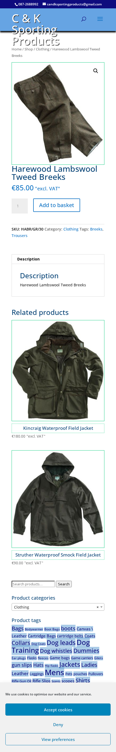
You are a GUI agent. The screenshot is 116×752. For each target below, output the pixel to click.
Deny (58, 724)
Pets (68, 673)
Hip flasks (51, 666)
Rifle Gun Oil (21, 681)
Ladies (89, 664)
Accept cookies (58, 709)
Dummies (86, 650)
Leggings (37, 673)
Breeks (96, 229)
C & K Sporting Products (35, 29)
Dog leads (61, 642)
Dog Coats (38, 644)
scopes (68, 681)
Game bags (60, 657)
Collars (21, 643)
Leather (20, 673)
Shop (29, 49)
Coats (89, 635)
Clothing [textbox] (56, 607)
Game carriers (82, 657)
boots (68, 628)
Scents (56, 681)
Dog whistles (56, 650)
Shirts (83, 680)
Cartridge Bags (42, 635)
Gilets (98, 658)
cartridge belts (70, 635)
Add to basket (56, 205)
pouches (80, 673)
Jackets (69, 664)
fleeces (43, 658)
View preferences (58, 739)
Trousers (20, 235)
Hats (38, 665)
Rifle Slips (41, 681)
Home (17, 49)
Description (28, 259)
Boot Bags (52, 629)
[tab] (58, 259)
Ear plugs (19, 658)
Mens (54, 672)
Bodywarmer (34, 629)
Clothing (42, 49)
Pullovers (95, 673)
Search (64, 584)
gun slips (22, 665)
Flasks (32, 657)
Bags (18, 628)
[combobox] (58, 607)
